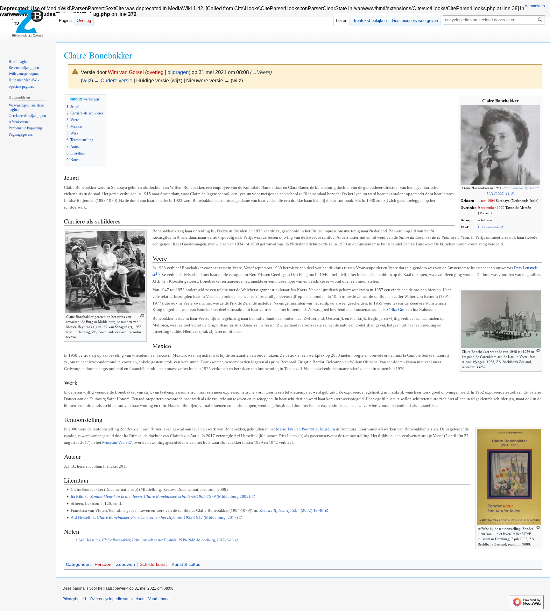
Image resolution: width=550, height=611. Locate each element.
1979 (500, 207)
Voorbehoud (159, 599)
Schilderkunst (153, 564)
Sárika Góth (396, 309)
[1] (158, 273)
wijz (86, 80)
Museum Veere (115, 442)
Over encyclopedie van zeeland (117, 599)
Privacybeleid (74, 599)
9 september (487, 207)
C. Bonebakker (489, 227)
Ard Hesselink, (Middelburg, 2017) (154, 517)
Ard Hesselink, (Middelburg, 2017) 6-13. (156, 540)
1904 (491, 201)
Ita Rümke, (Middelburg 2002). (161, 496)
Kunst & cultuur (187, 564)
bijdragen (178, 72)
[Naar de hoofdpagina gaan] (28, 25)
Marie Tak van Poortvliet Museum (305, 429)
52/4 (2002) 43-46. (291, 510)
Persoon (103, 564)
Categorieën (78, 564)
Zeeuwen (125, 564)
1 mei (482, 201)
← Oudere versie (113, 80)
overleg (155, 72)
